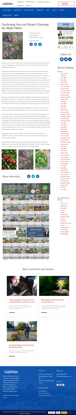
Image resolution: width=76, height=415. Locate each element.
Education (64, 208)
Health (63, 212)
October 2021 (64, 181)
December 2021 (65, 176)
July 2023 (63, 146)
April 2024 (64, 129)
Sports (63, 225)
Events (63, 210)
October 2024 (65, 118)
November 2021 (65, 178)
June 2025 (63, 103)
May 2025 (63, 105)
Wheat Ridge (64, 234)
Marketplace (64, 214)
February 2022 (65, 172)
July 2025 (63, 101)
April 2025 (33, 37)
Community (64, 204)
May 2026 (63, 80)
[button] (66, 4)
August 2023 (64, 144)
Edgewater (64, 206)
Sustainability (34, 35)
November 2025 (65, 93)
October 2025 (65, 95)
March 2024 (64, 131)
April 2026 (64, 82)
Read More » (12, 312)
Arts (62, 201)
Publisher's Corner (66, 223)
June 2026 (64, 77)
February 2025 (65, 112)
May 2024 (63, 127)
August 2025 (64, 99)
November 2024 (65, 116)
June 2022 (63, 166)
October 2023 (65, 140)
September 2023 (65, 142)
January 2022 (64, 174)
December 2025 (65, 90)
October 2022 (65, 161)
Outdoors (63, 221)
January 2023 (64, 157)
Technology (64, 229)
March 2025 (64, 110)
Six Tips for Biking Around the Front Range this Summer (21, 346)
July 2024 (63, 123)
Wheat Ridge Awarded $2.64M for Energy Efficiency (52, 301)
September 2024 (65, 120)
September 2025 (65, 97)
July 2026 (63, 75)
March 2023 (64, 153)
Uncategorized (65, 231)
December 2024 (65, 114)
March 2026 (64, 84)
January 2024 (64, 135)
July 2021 (63, 187)
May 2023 (63, 148)
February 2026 (65, 86)
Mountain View (65, 216)
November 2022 (65, 159)
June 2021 (63, 189)
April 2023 (64, 150)
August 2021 (64, 185)
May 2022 (63, 168)
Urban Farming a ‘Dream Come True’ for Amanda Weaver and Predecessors (22, 301)
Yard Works (40, 37)
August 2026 (64, 73)
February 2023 (65, 155)
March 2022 (64, 170)
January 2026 (64, 88)
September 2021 (65, 183)
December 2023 (65, 138)
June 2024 (64, 125)
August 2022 (64, 163)
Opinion (63, 219)
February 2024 (65, 133)
